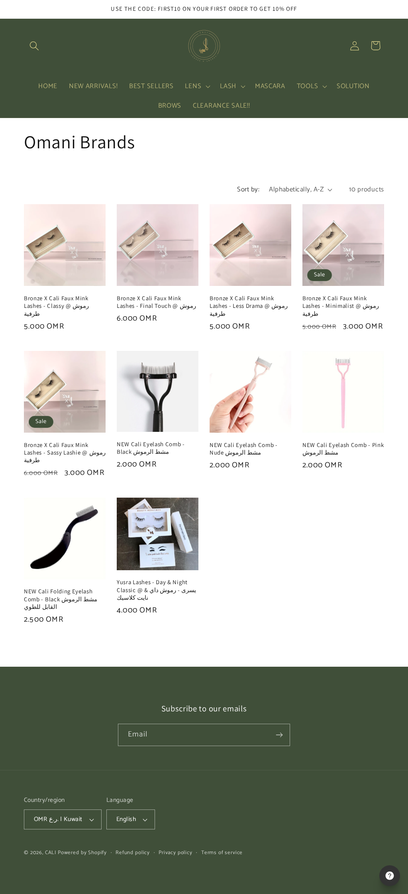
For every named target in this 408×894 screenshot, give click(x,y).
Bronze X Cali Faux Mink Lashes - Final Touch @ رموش (156, 301)
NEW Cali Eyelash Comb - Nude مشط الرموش (244, 448)
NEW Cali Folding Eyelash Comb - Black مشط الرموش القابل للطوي (60, 598)
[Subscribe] (279, 735)
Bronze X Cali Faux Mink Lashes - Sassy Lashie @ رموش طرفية (65, 452)
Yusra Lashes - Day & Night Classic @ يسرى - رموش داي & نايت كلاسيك (156, 589)
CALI (50, 852)
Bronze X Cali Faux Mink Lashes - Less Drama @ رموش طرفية (249, 305)
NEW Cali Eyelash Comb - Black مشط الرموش (151, 447)
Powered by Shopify (82, 852)
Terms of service (222, 853)
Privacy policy (175, 853)
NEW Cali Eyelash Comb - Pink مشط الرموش (343, 448)
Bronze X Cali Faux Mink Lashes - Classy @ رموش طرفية (56, 305)
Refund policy (133, 853)
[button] (34, 45)
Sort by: (248, 189)
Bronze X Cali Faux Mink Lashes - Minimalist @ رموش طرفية (340, 305)
